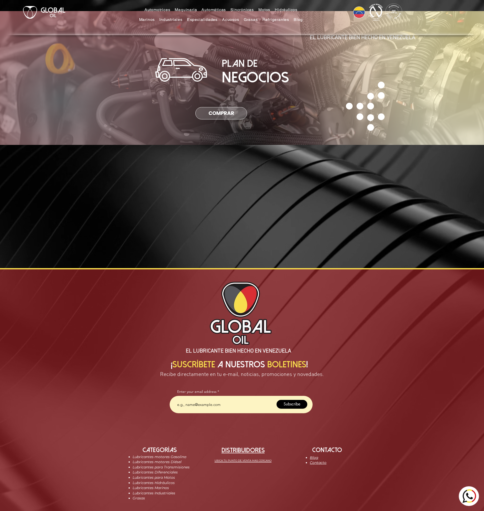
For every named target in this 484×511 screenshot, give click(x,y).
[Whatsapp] (469, 496)
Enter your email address (197, 391)
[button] (157, 10)
